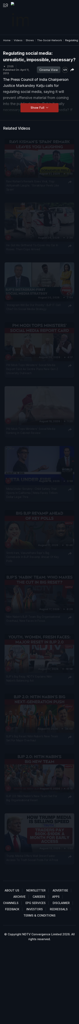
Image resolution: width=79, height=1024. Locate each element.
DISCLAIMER (61, 903)
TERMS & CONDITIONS (39, 915)
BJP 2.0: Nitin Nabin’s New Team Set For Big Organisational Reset (31, 798)
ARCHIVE (19, 896)
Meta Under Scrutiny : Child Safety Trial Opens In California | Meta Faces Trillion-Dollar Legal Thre (32, 493)
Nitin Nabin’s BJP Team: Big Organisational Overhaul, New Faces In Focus (33, 618)
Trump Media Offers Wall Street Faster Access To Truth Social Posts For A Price (32, 857)
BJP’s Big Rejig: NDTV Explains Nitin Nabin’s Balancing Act (29, 678)
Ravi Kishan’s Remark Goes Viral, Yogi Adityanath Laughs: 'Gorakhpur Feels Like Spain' (32, 185)
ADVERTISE (60, 890)
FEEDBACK (12, 909)
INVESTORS (34, 909)
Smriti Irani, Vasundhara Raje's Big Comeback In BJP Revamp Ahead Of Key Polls (32, 557)
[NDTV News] (20, 17)
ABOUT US (12, 890)
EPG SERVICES (36, 903)
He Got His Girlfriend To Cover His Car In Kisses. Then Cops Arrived (32, 247)
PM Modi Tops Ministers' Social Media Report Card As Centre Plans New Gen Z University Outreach (32, 369)
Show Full (38, 107)
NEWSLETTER (36, 890)
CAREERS (39, 896)
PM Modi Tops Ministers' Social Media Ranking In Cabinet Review (30, 431)
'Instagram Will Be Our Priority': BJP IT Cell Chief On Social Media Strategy (33, 307)
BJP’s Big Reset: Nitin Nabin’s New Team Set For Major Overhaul (32, 738)
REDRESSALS (59, 909)
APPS (56, 896)
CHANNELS (10, 903)
